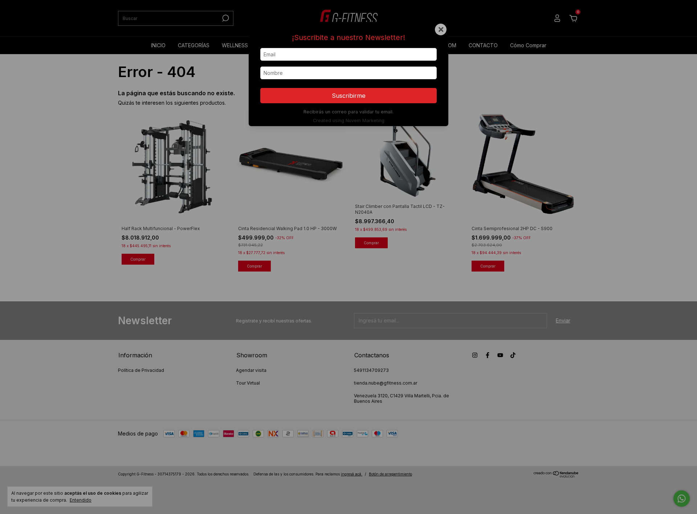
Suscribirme (349, 95)
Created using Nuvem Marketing (348, 120)
